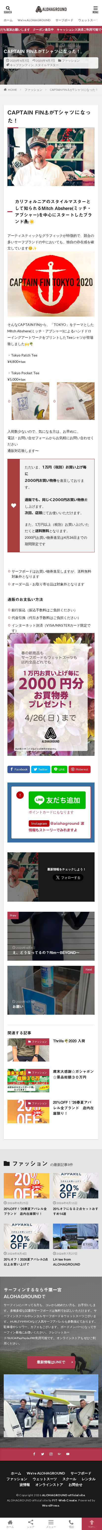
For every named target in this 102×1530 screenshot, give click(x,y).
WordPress (50, 1505)
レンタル (89, 1479)
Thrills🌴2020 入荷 (69, 1041)
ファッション (71, 60)
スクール (69, 1479)
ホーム (8, 20)
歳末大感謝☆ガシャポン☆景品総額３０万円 (73, 1074)
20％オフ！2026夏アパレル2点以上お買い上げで (26, 1262)
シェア (30, 1526)
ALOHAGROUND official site (63, 1495)
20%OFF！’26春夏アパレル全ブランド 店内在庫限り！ (73, 1108)
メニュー (51, 1526)
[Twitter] (40, 769)
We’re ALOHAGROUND (34, 20)
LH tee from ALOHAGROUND (66, 1262)
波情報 (25, 1484)
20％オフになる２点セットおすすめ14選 (75, 1211)
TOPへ (91, 1526)
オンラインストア (49, 1484)
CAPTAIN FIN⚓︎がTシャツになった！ (74, 90)
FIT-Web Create (64, 1500)
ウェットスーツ (88, 20)
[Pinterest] (80, 769)
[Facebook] (18, 769)
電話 (71, 1526)
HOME (12, 90)
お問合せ (75, 1484)
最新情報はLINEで (51, 1362)
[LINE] (59, 769)
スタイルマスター (47, 65)
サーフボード (64, 20)
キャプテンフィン (22, 65)
